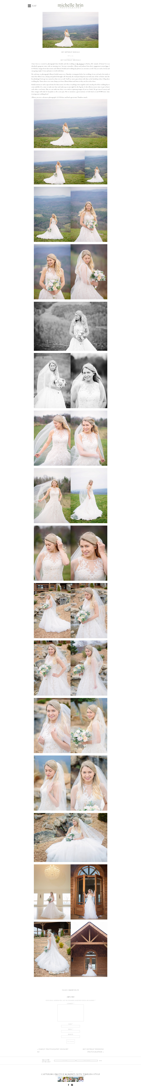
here (107, 66)
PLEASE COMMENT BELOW (70, 990)
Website (70, 1034)
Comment (70, 1003)
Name (70, 1024)
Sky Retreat (80, 64)
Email (70, 1029)
